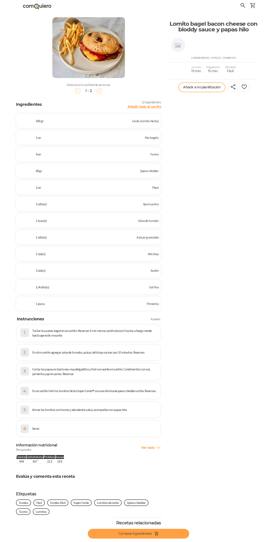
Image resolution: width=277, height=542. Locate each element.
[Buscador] (243, 6)
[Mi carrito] (252, 6)
